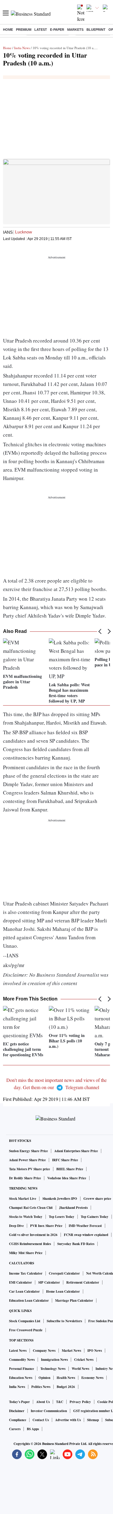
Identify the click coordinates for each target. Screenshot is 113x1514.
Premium (23, 29)
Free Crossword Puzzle (25, 1330)
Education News (20, 1378)
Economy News (92, 1378)
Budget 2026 (66, 1387)
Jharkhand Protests (73, 1208)
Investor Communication (49, 1411)
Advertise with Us (68, 1420)
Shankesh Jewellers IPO (59, 1198)
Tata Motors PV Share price (29, 1169)
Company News (44, 1350)
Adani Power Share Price (27, 1160)
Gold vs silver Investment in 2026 (33, 1235)
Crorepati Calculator (64, 1273)
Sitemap (93, 1420)
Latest (40, 29)
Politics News (40, 1387)
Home (8, 29)
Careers (14, 1429)
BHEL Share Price (69, 1169)
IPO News (94, 1350)
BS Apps (33, 1429)
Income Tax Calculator (25, 1273)
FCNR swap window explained (86, 1235)
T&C (59, 1402)
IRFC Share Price (65, 1160)
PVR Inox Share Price (46, 1226)
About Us (43, 1402)
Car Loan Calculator (24, 1291)
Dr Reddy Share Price (25, 1178)
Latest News (18, 1350)
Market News (71, 1350)
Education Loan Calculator (29, 1300)
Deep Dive (16, 1226)
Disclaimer (16, 1411)
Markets (75, 29)
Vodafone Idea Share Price (66, 1178)
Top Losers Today (61, 1217)
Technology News (52, 1369)
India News (22, 48)
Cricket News (83, 1360)
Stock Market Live (22, 1198)
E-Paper (57, 29)
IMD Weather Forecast (85, 1226)
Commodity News (22, 1360)
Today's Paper (19, 1402)
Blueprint (95, 29)
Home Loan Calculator (63, 1291)
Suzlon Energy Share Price (28, 1151)
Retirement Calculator (82, 1282)
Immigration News (54, 1360)
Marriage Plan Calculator (74, 1300)
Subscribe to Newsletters (64, 1321)
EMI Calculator (20, 1282)
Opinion (44, 1378)
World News (80, 1369)
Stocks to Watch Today (25, 1217)
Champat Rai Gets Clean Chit (31, 1208)
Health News (66, 1378)
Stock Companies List (24, 1321)
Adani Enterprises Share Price (76, 1151)
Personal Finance (21, 1369)
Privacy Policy (80, 1402)
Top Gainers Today (94, 1217)
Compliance (17, 1420)
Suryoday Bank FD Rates (75, 1244)
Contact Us (41, 1420)
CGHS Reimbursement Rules (30, 1244)
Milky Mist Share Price (25, 1253)
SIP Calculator (49, 1282)
